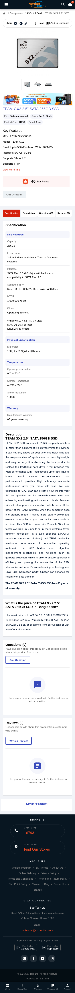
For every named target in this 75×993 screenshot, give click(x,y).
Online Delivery (27, 873)
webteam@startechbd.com (37, 930)
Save (39, 23)
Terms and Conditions (20, 878)
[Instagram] (51, 958)
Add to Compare (57, 23)
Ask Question (17, 659)
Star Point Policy (18, 884)
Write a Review (18, 740)
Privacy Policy (48, 873)
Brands (37, 889)
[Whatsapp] (24, 958)
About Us (57, 867)
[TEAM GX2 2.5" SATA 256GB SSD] (37, 53)
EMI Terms (42, 867)
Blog (46, 884)
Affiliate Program (21, 867)
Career (36, 884)
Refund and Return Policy (52, 878)
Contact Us (60, 884)
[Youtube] (42, 958)
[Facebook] (33, 958)
